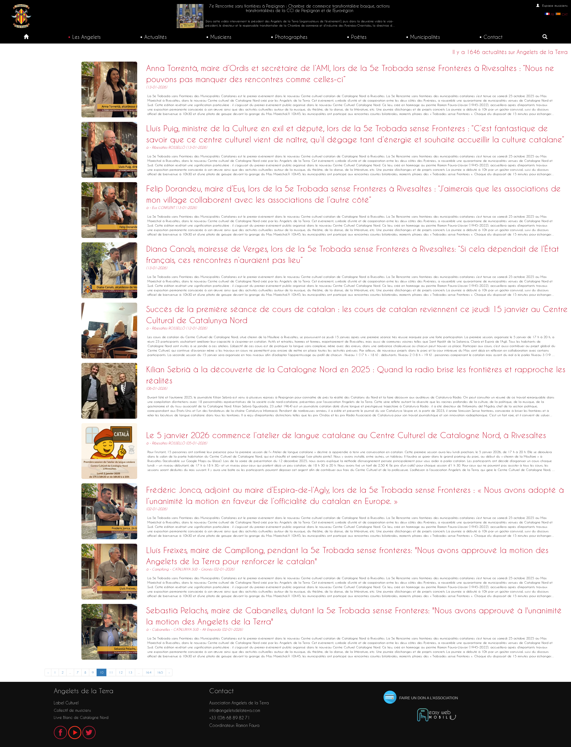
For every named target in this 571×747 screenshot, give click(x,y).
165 (160, 672)
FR (552, 14)
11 (111, 672)
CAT (565, 14)
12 (121, 672)
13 (130, 672)
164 (148, 672)
